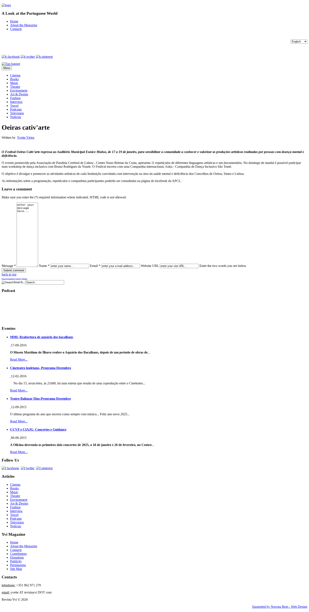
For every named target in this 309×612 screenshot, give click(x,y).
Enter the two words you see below (222, 266)
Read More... (19, 359)
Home (14, 21)
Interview (16, 102)
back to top (9, 274)
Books (14, 79)
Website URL (150, 266)
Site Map (16, 569)
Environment (18, 90)
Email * (95, 266)
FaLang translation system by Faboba (14, 279)
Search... (19, 282)
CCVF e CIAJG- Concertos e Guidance (38, 429)
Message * (9, 266)
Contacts (16, 29)
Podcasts (16, 109)
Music (14, 83)
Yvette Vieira (25, 137)
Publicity (16, 561)
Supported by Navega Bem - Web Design (279, 606)
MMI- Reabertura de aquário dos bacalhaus (41, 337)
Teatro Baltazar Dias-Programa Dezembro (40, 398)
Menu (6, 68)
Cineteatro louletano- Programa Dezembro (40, 368)
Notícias (15, 117)
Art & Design (19, 94)
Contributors (18, 553)
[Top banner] (11, 64)
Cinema (15, 75)
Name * (44, 266)
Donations (17, 557)
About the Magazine (23, 25)
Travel (14, 105)
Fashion (15, 98)
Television (17, 113)
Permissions (18, 565)
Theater (15, 86)
